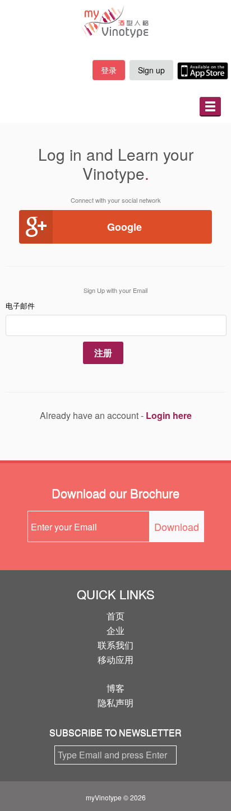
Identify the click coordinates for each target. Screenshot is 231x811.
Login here (169, 415)
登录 (109, 70)
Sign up (151, 70)
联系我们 (115, 644)
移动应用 (115, 659)
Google (124, 227)
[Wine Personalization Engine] (115, 22)
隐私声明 (115, 702)
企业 (115, 630)
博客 (115, 688)
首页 (115, 615)
